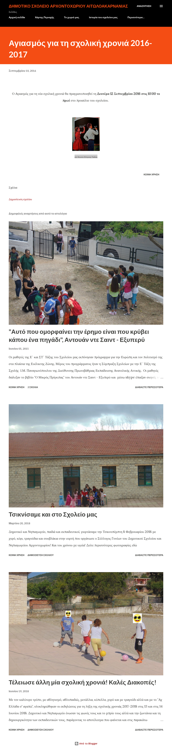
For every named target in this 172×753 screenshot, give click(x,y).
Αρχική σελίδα (17, 17)
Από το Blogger (88, 743)
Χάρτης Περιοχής (44, 17)
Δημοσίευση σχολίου (20, 199)
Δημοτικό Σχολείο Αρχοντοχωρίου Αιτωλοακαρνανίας (68, 6)
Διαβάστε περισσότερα (149, 387)
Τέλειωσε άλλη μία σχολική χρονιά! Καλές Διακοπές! (82, 682)
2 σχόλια (33, 387)
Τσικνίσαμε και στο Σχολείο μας (53, 514)
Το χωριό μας (71, 17)
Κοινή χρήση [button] (151, 174)
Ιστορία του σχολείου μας (103, 17)
